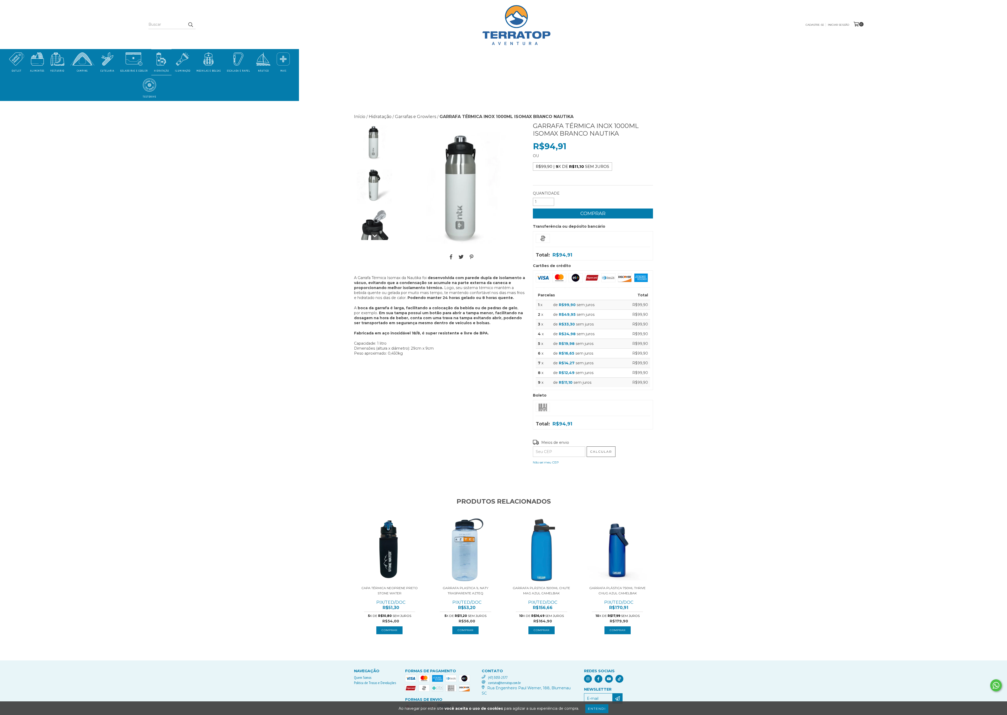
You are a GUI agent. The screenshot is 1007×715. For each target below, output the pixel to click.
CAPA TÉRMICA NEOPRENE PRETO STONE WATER (389, 590)
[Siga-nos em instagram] (588, 679)
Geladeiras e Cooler (134, 70)
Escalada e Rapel (238, 70)
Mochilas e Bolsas (208, 70)
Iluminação (182, 70)
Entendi (597, 709)
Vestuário (57, 70)
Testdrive (149, 96)
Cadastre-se (815, 24)
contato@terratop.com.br (504, 682)
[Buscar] (190, 24)
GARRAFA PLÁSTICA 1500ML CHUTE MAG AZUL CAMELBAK (541, 590)
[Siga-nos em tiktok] (619, 679)
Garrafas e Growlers (415, 116)
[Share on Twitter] (461, 257)
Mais (283, 70)
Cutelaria (107, 70)
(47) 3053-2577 (497, 677)
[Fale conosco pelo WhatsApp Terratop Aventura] (996, 685)
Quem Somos (362, 677)
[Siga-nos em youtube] (609, 679)
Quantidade (546, 193)
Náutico (263, 70)
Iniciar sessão (838, 24)
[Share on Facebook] (451, 257)
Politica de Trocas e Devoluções (375, 682)
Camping (82, 70)
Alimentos (37, 70)
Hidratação (161, 70)
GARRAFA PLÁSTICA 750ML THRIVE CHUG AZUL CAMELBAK (617, 590)
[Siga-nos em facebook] (598, 679)
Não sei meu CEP (546, 462)
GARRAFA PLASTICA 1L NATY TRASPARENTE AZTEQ (465, 590)
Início (359, 116)
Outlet (17, 70)
